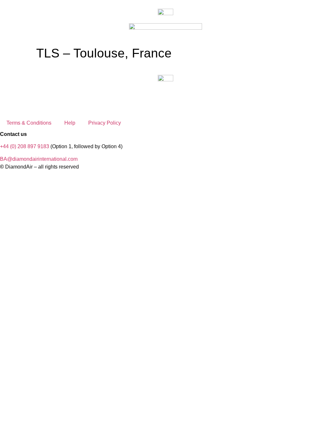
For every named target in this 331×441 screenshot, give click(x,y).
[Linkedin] (43, 97)
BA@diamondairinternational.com (39, 159)
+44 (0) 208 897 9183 (24, 146)
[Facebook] (25, 97)
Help (69, 123)
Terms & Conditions (28, 123)
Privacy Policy (104, 123)
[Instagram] (8, 97)
